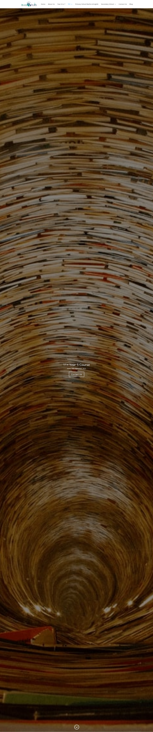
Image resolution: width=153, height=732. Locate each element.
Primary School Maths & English (86, 4)
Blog (131, 4)
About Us (51, 4)
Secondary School (107, 4)
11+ (69, 4)
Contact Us (123, 4)
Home (43, 4)
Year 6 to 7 (61, 4)
